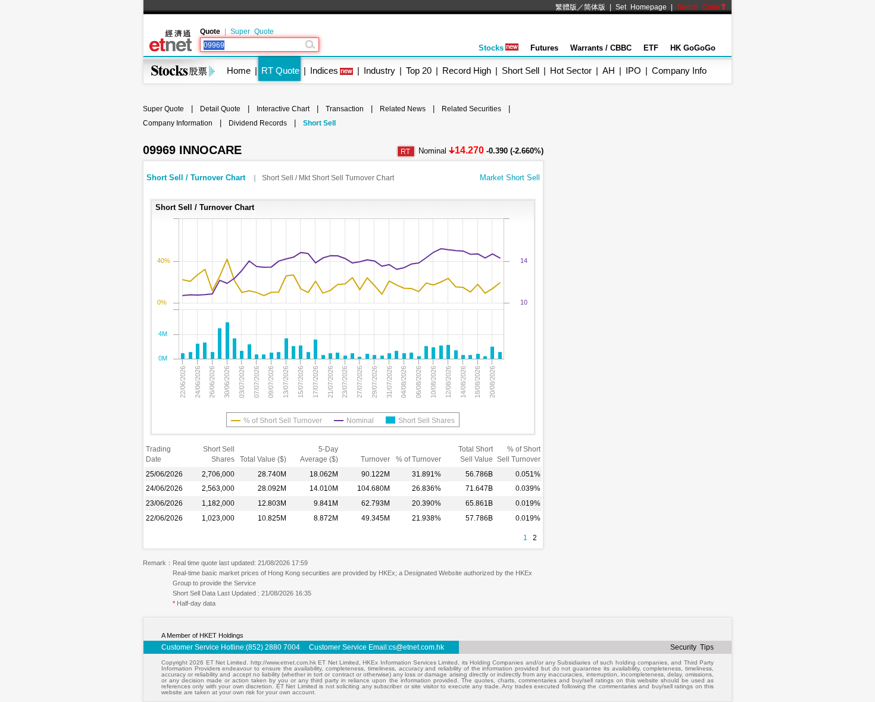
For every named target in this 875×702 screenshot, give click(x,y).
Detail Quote (220, 109)
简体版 (594, 7)
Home (239, 70)
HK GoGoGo (692, 47)
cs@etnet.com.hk (416, 647)
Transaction (345, 109)
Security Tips (692, 647)
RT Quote (280, 70)
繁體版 (566, 7)
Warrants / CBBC (601, 47)
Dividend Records (258, 123)
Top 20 (419, 70)
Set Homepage (641, 7)
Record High (466, 70)
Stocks (491, 47)
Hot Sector (571, 70)
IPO (633, 70)
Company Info (679, 70)
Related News (403, 109)
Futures (544, 47)
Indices (324, 70)
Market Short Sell (510, 177)
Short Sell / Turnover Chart (197, 177)
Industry (379, 70)
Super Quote (252, 31)
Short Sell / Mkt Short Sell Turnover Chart (328, 178)
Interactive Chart (283, 109)
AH (608, 70)
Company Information (177, 123)
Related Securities (471, 109)
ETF (650, 47)
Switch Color (698, 7)
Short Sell (520, 70)
